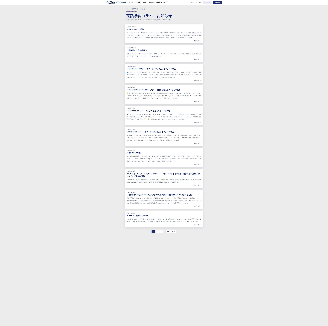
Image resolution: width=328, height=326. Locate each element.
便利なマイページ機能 (135, 29)
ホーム (128, 9)
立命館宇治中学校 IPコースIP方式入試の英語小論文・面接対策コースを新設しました (159, 195)
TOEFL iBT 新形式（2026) (137, 216)
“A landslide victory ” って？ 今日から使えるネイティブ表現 (151, 69)
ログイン (207, 2)
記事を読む (197, 40)
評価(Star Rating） (134, 153)
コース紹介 (138, 2)
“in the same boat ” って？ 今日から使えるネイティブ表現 (150, 132)
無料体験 (217, 2)
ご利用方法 (151, 2)
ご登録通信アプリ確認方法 (137, 50)
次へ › (173, 231)
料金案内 (159, 2)
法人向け (198, 2)
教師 (144, 2)
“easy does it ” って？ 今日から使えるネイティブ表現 (148, 111)
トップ (131, 2)
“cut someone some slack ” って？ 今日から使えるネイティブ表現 (153, 90)
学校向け (192, 2)
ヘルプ (166, 2)
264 (167, 231)
